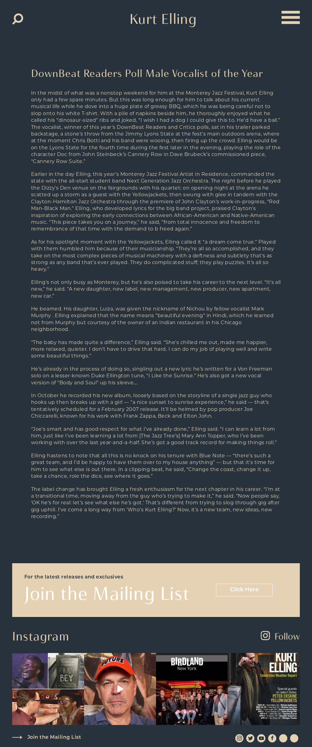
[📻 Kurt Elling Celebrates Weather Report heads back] (264, 689)
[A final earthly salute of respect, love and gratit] (48, 689)
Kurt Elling (163, 18)
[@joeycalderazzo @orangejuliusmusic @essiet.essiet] (120, 689)
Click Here (244, 590)
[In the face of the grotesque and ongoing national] (192, 689)
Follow (287, 636)
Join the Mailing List (54, 737)
